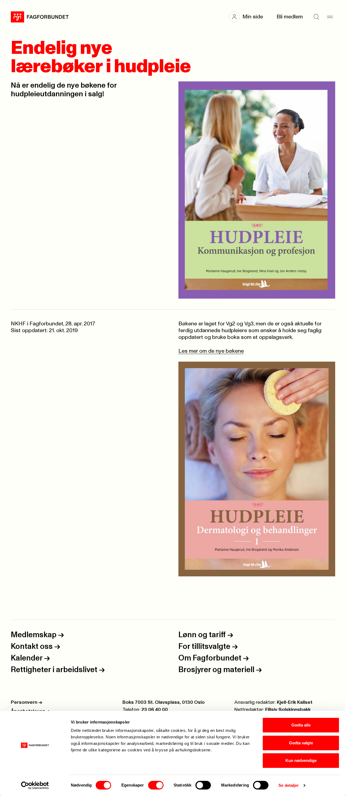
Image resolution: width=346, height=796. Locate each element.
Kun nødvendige (301, 760)
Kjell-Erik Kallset (294, 702)
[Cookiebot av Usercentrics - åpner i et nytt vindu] (35, 785)
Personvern (26, 702)
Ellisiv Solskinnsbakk (288, 709)
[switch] (156, 785)
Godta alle (301, 725)
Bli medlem (290, 16)
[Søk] (316, 16)
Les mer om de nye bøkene (211, 351)
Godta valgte (301, 743)
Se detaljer (288, 785)
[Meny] (329, 16)
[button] (248, 16)
